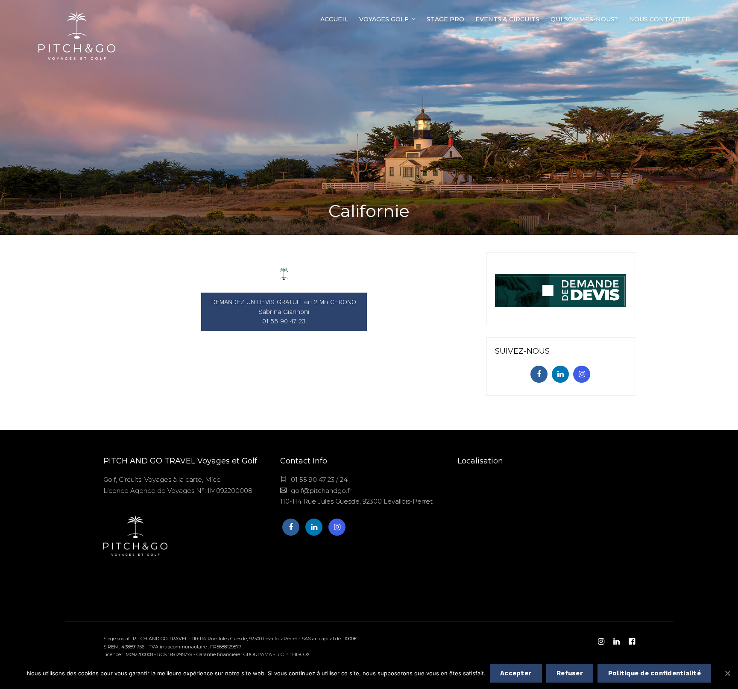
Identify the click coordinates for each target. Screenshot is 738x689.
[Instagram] (581, 374)
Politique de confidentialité (654, 673)
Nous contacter (659, 19)
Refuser (569, 673)
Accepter (515, 673)
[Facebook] (539, 374)
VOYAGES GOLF (383, 19)
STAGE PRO (445, 19)
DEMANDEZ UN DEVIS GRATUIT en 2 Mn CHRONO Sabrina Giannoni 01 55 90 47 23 (283, 311)
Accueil (334, 19)
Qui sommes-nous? (584, 19)
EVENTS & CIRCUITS (507, 19)
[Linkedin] (560, 374)
